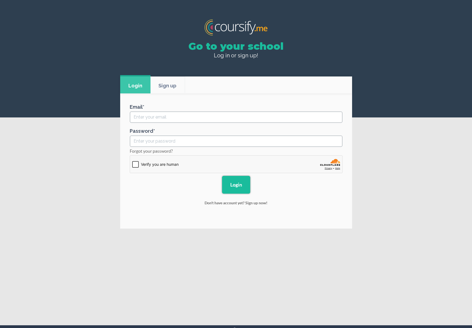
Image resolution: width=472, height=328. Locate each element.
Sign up (167, 85)
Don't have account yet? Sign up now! (236, 203)
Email (136, 107)
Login (135, 85)
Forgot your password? (151, 151)
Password (141, 131)
